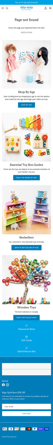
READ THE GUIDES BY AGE (26, 178)
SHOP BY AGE (26, 105)
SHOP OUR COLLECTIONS (26, 318)
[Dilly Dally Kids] (26, 8)
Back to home (26, 32)
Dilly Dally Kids (11, 437)
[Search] (8, 8)
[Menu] (2, 8)
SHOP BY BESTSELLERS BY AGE (26, 248)
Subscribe (26, 413)
